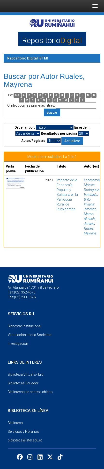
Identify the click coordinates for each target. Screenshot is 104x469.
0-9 (17, 95)
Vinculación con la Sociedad (29, 335)
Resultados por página (59, 133)
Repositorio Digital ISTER (27, 58)
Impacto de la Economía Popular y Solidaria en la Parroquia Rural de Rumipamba (67, 194)
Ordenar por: (25, 127)
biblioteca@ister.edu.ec (25, 440)
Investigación (18, 343)
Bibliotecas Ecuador (23, 383)
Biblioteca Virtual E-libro (26, 374)
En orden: (81, 127)
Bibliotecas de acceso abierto (30, 392)
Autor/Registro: (33, 141)
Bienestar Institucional (24, 326)
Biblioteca (15, 423)
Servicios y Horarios (23, 431)
